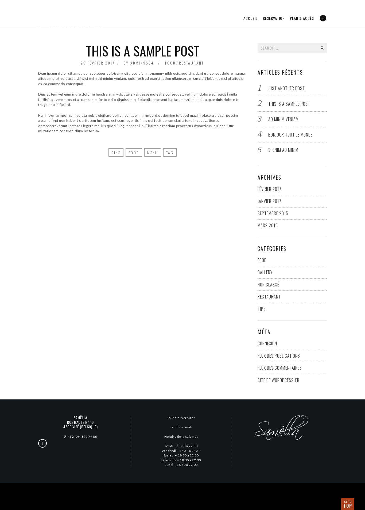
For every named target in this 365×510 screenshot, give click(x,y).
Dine (116, 152)
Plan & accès (302, 18)
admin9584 (142, 63)
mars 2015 (268, 225)
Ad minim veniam (283, 119)
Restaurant (191, 63)
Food (170, 63)
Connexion (267, 343)
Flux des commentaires (280, 368)
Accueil (250, 18)
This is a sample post (289, 104)
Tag (170, 152)
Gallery (265, 272)
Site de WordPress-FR (279, 380)
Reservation (274, 18)
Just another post (286, 88)
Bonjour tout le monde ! (291, 134)
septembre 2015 (273, 213)
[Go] (322, 47)
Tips (262, 309)
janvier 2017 (269, 201)
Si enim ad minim (283, 150)
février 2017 (269, 189)
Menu (152, 152)
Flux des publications (279, 356)
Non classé (268, 284)
